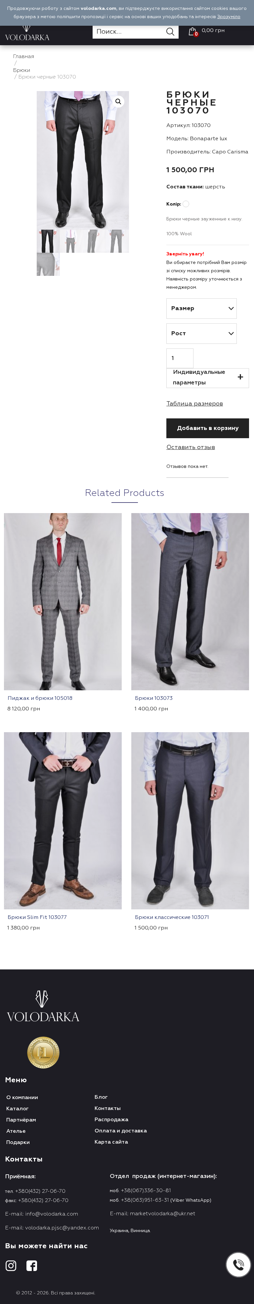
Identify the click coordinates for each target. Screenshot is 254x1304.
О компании (22, 1097)
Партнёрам (21, 1120)
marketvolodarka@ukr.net (162, 1214)
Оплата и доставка (121, 1131)
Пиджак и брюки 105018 (40, 698)
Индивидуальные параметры (199, 377)
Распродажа (111, 1120)
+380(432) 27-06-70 (40, 1191)
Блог (101, 1097)
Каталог (17, 1109)
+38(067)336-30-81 (146, 1190)
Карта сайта (111, 1142)
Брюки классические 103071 (172, 917)
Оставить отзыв (190, 447)
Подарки (18, 1142)
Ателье (15, 1131)
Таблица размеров (194, 404)
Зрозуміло (228, 17)
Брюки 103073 (154, 698)
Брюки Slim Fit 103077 (37, 917)
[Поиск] (172, 32)
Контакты (108, 1108)
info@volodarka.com (51, 1214)
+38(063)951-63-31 (145, 1200)
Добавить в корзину (207, 428)
